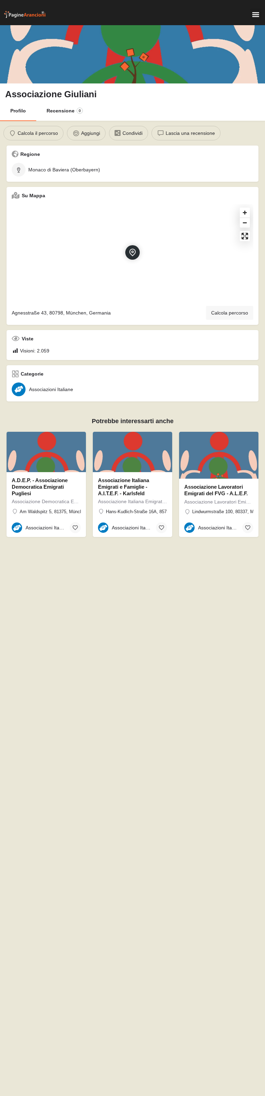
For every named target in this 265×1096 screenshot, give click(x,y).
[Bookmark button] (75, 527)
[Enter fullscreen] (245, 236)
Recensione (64, 110)
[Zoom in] (245, 213)
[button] (256, 14)
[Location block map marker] (132, 252)
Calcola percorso (229, 313)
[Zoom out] (245, 223)
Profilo (18, 110)
